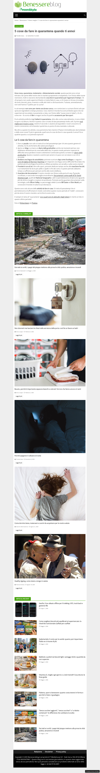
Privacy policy (61, 752)
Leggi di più (19, 274)
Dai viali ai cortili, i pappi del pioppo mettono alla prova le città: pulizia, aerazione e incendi (48, 267)
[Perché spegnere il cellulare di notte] (50, 426)
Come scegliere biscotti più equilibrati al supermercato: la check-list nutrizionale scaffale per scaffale (60, 622)
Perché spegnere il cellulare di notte (28, 456)
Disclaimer (49, 752)
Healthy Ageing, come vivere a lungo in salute (31, 581)
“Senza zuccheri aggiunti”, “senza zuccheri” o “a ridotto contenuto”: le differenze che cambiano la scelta (59, 711)
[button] (84, 15)
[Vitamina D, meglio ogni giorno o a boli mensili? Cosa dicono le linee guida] (26, 681)
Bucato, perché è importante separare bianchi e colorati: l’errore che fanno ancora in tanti (48, 389)
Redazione (38, 752)
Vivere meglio (19, 26)
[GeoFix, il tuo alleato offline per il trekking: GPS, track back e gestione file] (26, 609)
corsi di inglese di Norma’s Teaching (31, 162)
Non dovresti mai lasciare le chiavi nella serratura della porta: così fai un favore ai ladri (46, 328)
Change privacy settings (92, 771)
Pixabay (34, 203)
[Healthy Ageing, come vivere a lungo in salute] (50, 556)
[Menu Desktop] (16, 15)
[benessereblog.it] (38, 6)
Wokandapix (24, 203)
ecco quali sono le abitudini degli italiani (55, 197)
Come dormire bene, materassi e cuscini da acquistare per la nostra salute (42, 523)
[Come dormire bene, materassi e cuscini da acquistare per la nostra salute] (50, 494)
